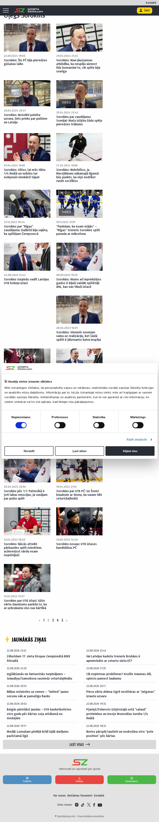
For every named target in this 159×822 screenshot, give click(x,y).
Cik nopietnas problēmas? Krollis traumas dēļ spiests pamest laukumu (118, 676)
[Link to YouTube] (100, 805)
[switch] (60, 425)
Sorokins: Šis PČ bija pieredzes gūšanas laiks (25, 62)
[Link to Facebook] (94, 805)
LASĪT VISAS (76, 744)
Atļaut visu (130, 451)
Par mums (59, 795)
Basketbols (131, 781)
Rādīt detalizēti (137, 439)
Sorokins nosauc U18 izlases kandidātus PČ (76, 546)
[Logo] (28, 10)
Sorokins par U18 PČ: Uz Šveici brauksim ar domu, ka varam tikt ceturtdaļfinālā (79, 494)
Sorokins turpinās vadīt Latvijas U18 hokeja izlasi (26, 281)
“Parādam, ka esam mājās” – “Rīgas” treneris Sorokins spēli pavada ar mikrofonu (78, 230)
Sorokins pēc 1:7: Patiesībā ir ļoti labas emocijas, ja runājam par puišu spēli (26, 494)
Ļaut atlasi (79, 451)
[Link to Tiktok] (82, 805)
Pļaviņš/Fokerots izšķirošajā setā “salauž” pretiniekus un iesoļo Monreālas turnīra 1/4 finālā (117, 714)
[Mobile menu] (7, 11)
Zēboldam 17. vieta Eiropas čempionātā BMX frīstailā (38, 658)
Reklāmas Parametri (79, 795)
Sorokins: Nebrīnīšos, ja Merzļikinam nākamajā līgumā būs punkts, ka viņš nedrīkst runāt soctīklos (77, 175)
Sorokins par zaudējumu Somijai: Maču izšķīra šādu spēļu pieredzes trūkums (79, 120)
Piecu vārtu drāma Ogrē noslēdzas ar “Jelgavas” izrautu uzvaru (120, 694)
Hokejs (79, 781)
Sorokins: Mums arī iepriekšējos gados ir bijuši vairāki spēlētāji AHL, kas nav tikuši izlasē (78, 283)
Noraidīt (29, 451)
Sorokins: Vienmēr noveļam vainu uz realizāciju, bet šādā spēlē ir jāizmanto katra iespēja (78, 336)
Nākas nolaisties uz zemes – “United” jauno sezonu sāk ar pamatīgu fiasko (38, 694)
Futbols (27, 781)
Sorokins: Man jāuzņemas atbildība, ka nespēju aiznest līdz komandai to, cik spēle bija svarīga (78, 65)
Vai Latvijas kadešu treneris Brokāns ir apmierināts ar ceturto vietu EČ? (113, 658)
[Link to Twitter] (89, 805)
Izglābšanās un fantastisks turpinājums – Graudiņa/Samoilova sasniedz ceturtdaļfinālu (39, 676)
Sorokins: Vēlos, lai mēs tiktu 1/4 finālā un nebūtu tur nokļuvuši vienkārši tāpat (24, 173)
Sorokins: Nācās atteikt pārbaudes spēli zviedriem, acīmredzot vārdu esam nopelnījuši (23, 549)
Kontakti (151, 2)
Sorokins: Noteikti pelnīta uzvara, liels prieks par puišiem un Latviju (25, 118)
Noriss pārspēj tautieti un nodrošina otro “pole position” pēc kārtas (119, 734)
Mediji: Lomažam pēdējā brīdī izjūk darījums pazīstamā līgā (38, 734)
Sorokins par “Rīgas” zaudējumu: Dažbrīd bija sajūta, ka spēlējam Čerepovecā (26, 230)
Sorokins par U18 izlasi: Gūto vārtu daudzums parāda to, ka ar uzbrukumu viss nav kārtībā (25, 604)
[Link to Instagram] (76, 805)
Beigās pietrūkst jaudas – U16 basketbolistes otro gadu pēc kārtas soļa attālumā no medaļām (39, 714)
